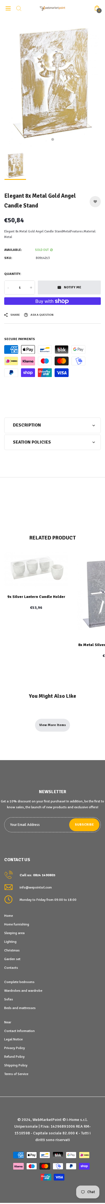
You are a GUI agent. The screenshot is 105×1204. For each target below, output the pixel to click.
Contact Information (19, 1031)
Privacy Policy (14, 1048)
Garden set (12, 959)
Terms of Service (16, 1074)
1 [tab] (52, 139)
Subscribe (84, 825)
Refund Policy (14, 1056)
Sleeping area (14, 933)
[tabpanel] (52, 82)
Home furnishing (16, 924)
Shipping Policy (15, 1065)
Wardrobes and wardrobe (23, 990)
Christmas (12, 950)
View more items (52, 725)
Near (7, 1022)
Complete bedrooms (19, 982)
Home (8, 915)
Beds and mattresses (20, 1008)
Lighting (10, 941)
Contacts (11, 967)
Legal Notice (13, 1039)
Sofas (8, 999)
